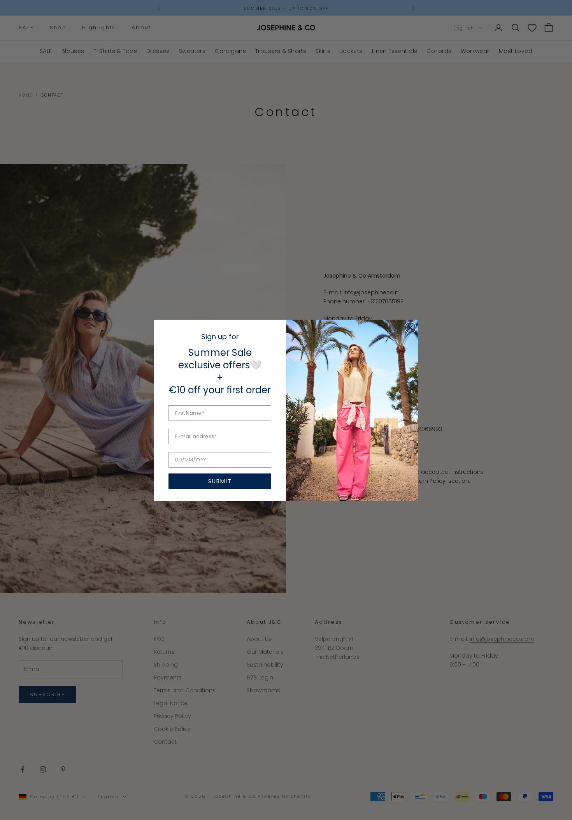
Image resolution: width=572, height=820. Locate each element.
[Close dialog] (410, 328)
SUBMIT (220, 481)
